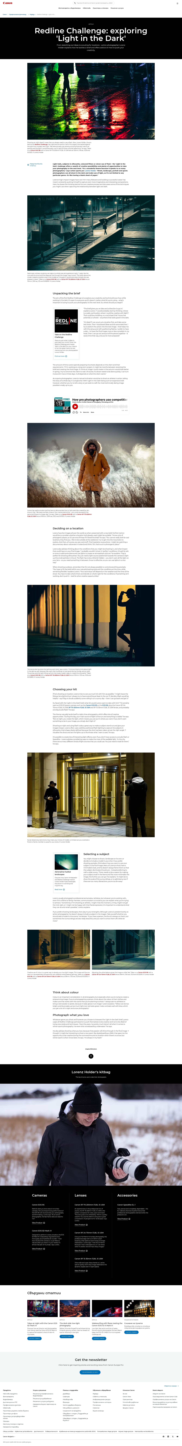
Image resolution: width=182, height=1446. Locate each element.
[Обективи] (91, 8)
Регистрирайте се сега (90, 1372)
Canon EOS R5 (91, 705)
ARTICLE (91, 24)
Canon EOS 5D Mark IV (42, 1231)
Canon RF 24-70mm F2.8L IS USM (48, 976)
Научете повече (34, 1338)
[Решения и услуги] (124, 8)
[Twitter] (173, 1436)
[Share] (91, 1056)
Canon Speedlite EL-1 (126, 1205)
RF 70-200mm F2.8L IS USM (79, 707)
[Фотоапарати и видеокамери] (81, 8)
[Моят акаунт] (177, 3)
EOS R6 (105, 705)
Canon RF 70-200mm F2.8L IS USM (73, 279)
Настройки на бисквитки (144, 1431)
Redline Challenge (41, 144)
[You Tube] (177, 1436)
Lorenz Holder (90, 171)
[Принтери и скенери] (109, 8)
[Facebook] (163, 1436)
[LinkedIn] (168, 1436)
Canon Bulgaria (8, 1436)
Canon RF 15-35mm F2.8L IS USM (89, 1259)
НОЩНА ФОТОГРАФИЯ (131, 1320)
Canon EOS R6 (35, 150)
